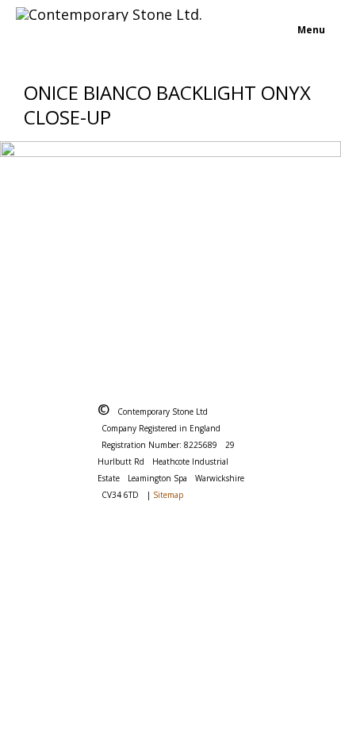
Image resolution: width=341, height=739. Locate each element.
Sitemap (168, 494)
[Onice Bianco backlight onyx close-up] (170, 247)
